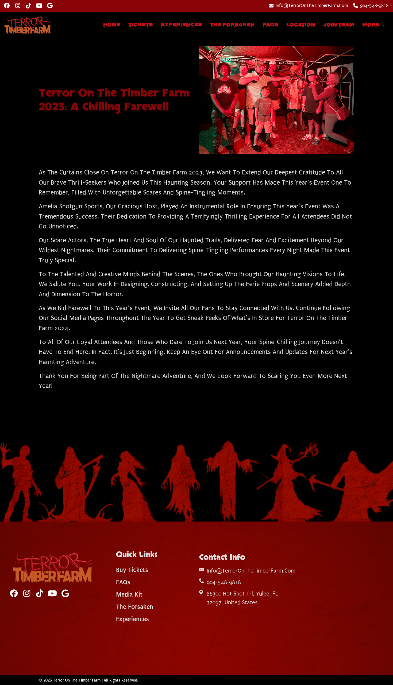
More (371, 25)
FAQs (270, 25)
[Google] (50, 6)
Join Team (338, 25)
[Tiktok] (28, 6)
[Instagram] (18, 6)
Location (300, 25)
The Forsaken (232, 25)
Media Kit (129, 594)
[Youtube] (39, 6)
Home (111, 25)
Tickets (140, 25)
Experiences (181, 25)
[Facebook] (7, 6)
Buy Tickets (132, 570)
